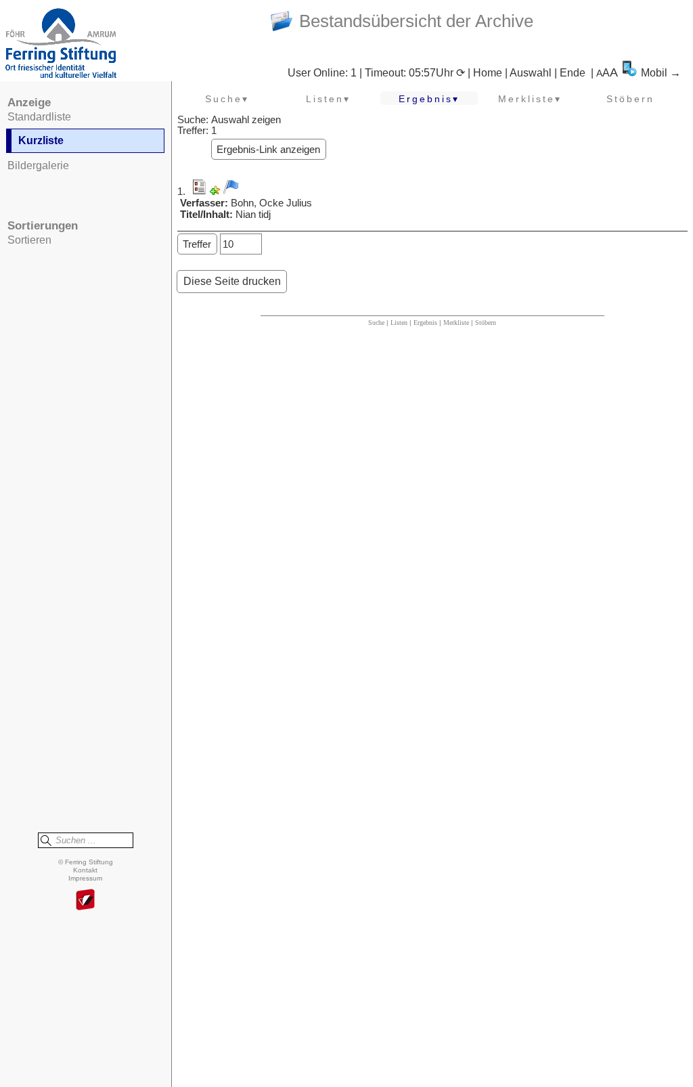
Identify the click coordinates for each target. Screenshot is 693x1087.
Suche (376, 322)
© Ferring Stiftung (85, 862)
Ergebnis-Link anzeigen (268, 149)
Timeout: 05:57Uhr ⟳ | (419, 73)
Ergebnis (425, 322)
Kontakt (85, 870)
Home (487, 73)
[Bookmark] (215, 191)
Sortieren (29, 240)
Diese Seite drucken (232, 281)
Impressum (85, 878)
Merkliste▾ (530, 98)
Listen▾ (328, 98)
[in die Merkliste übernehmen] (231, 187)
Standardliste (39, 117)
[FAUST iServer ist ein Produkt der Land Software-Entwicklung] (85, 900)
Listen (398, 322)
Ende (572, 73)
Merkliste (456, 322)
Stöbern (630, 98)
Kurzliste (41, 140)
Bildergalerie (38, 165)
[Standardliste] (199, 191)
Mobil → (661, 73)
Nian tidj (253, 214)
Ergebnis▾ (429, 98)
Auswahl (531, 73)
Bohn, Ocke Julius (271, 203)
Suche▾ (227, 98)
